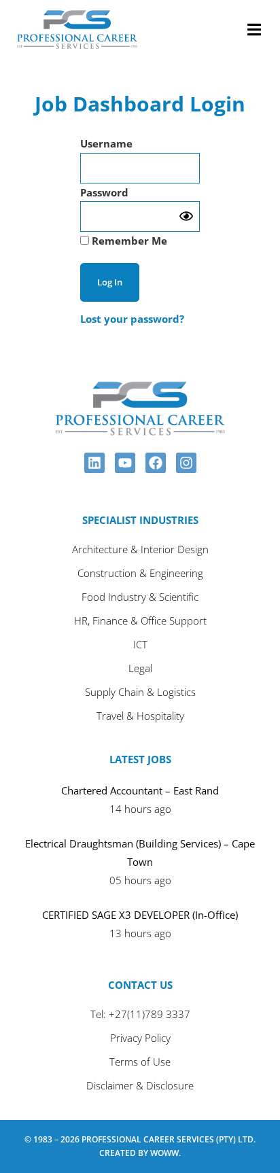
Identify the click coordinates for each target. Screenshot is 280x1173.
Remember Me (128, 240)
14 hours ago (140, 809)
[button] (254, 29)
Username (106, 143)
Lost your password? (132, 319)
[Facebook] (155, 463)
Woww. (165, 1153)
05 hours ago (140, 880)
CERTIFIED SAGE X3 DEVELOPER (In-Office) (140, 915)
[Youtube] (125, 463)
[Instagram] (186, 463)
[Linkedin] (94, 463)
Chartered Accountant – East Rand (140, 790)
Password (104, 192)
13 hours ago (140, 933)
